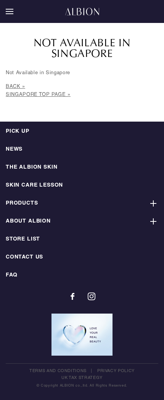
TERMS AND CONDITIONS (58, 371)
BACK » (15, 87)
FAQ (11, 275)
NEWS (14, 149)
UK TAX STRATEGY (82, 378)
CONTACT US (24, 257)
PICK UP (17, 131)
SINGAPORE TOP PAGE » (38, 95)
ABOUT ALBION (28, 221)
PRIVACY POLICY (116, 371)
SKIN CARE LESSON (34, 185)
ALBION (82, 11)
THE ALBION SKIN (31, 167)
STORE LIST (23, 239)
